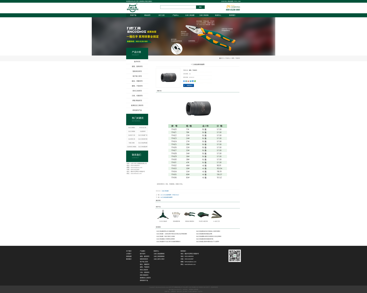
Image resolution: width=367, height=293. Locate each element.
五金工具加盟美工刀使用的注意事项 (165, 239)
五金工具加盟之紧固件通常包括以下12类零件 (207, 241)
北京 (180, 291)
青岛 (191, 291)
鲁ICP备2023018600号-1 (175, 289)
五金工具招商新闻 (159, 256)
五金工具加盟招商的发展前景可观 (204, 239)
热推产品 (167, 291)
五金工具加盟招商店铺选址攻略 (204, 234)
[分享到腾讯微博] (190, 81)
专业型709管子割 (203, 221)
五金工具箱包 (131, 127)
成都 (193, 291)
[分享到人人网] (193, 81)
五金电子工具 (131, 135)
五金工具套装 (131, 131)
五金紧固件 (143, 131)
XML (239, 1)
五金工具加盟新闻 (159, 253)
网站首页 (147, 15)
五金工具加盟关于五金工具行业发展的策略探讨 (168, 241)
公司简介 (129, 253)
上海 (183, 291)
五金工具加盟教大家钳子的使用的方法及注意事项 (208, 236)
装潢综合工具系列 (137, 105)
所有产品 (133, 15)
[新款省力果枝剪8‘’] (190, 214)
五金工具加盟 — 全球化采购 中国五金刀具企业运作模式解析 (171, 234)
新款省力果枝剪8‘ (189, 221)
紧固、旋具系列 (137, 66)
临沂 (196, 291)
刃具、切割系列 (137, 95)
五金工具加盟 (189, 15)
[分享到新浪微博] (188, 81)
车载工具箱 (131, 143)
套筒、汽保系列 (236, 58)
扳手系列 (137, 61)
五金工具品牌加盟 (142, 143)
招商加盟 (129, 256)
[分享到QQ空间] (186, 81)
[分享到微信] (195, 81)
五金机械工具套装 (131, 146)
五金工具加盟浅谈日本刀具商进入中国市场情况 (208, 231)
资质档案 (196, 289)
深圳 (186, 291)
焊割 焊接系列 (137, 100)
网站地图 (230, 1)
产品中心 (176, 15)
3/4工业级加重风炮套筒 (166, 197)
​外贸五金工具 (142, 127)
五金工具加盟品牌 (142, 146)
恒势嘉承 (191, 289)
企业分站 (224, 1)
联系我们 (232, 15)
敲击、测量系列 (137, 81)
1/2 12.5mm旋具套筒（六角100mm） (170, 195)
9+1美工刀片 (216, 221)
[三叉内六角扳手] (163, 214)
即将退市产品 (137, 110)
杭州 (178, 291)
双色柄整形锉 (176, 221)
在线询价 (188, 85)
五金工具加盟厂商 (142, 135)
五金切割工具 (131, 139)
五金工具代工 (206, 287)
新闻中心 (218, 15)
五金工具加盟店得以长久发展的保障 (165, 231)
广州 (188, 291)
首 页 (222, 58)
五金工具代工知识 (159, 259)
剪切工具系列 (137, 91)
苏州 (201, 291)
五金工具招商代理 (142, 139)
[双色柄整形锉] (176, 214)
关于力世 (161, 15)
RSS (235, 1)
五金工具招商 (204, 15)
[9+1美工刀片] (216, 214)
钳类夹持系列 (137, 71)
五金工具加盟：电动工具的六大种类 (165, 236)
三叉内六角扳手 (163, 221)
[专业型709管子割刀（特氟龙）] (203, 214)
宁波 (199, 291)
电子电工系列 (137, 76)
